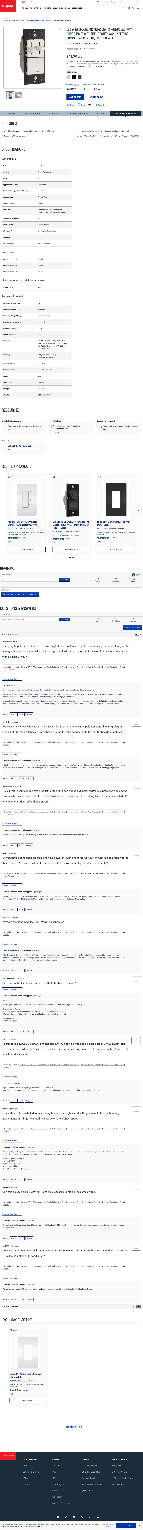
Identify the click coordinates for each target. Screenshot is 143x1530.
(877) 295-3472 (88, 1490)
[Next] (138, 510)
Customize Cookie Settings (108, 1525)
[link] (6, 574)
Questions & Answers (125, 113)
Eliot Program (58, 1484)
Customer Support (90, 1465)
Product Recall (88, 1478)
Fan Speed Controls (62, 21)
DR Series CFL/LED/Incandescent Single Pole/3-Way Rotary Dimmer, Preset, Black (71, 524)
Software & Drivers (31, 1471)
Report (29, 714)
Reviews (101, 113)
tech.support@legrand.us (22, 1168)
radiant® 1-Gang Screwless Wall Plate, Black (113, 523)
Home (5, 21)
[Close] (139, 1525)
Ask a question (132, 627)
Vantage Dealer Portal (123, 1478)
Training (26, 1484)
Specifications (32, 113)
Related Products (79, 113)
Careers (55, 1490)
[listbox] (32, 57)
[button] (60, 29)
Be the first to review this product (21, 595)
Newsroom (57, 1496)
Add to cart (75, 97)
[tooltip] (136, 575)
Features (11, 114)
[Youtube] (97, 1517)
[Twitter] (89, 1517)
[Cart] (137, 7)
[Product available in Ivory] (68, 77)
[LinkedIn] (73, 1517)
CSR (54, 1478)
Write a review (89, 49)
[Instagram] (65, 1517)
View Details (26, 549)
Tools (25, 1465)
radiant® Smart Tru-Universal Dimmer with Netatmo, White (23, 523)
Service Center (120, 1471)
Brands (55, 1471)
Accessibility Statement (92, 1484)
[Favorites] (128, 7)
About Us (56, 1465)
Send (72, 105)
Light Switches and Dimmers (38, 21)
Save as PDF (86, 105)
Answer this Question (12, 679)
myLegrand (116, 1465)
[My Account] (133, 7)
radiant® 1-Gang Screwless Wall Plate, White (25, 1375)
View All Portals (118, 1484)
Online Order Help (92, 1471)
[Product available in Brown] (80, 77)
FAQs (25, 1478)
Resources (54, 113)
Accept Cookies (126, 1525)
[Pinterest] (81, 1517)
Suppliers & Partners (61, 1503)
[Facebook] (58, 1517)
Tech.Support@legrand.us (111, 767)
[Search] (124, 7)
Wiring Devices (17, 21)
